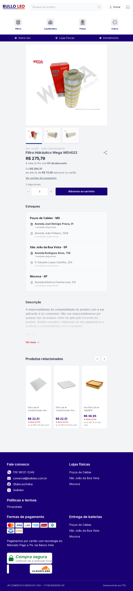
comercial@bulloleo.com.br (30, 478)
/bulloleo (18, 490)
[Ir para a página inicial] (14, 7)
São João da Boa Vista (84, 478)
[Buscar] (99, 7)
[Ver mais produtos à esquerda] (97, 359)
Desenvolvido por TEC (114, 585)
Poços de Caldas (80, 472)
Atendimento (111, 37)
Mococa (74, 484)
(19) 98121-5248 (23, 472)
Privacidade (14, 506)
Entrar (116, 7)
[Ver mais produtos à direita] (104, 359)
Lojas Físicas (66, 37)
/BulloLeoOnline (22, 484)
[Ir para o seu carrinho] (127, 7)
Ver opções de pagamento (41, 178)
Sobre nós (24, 37)
